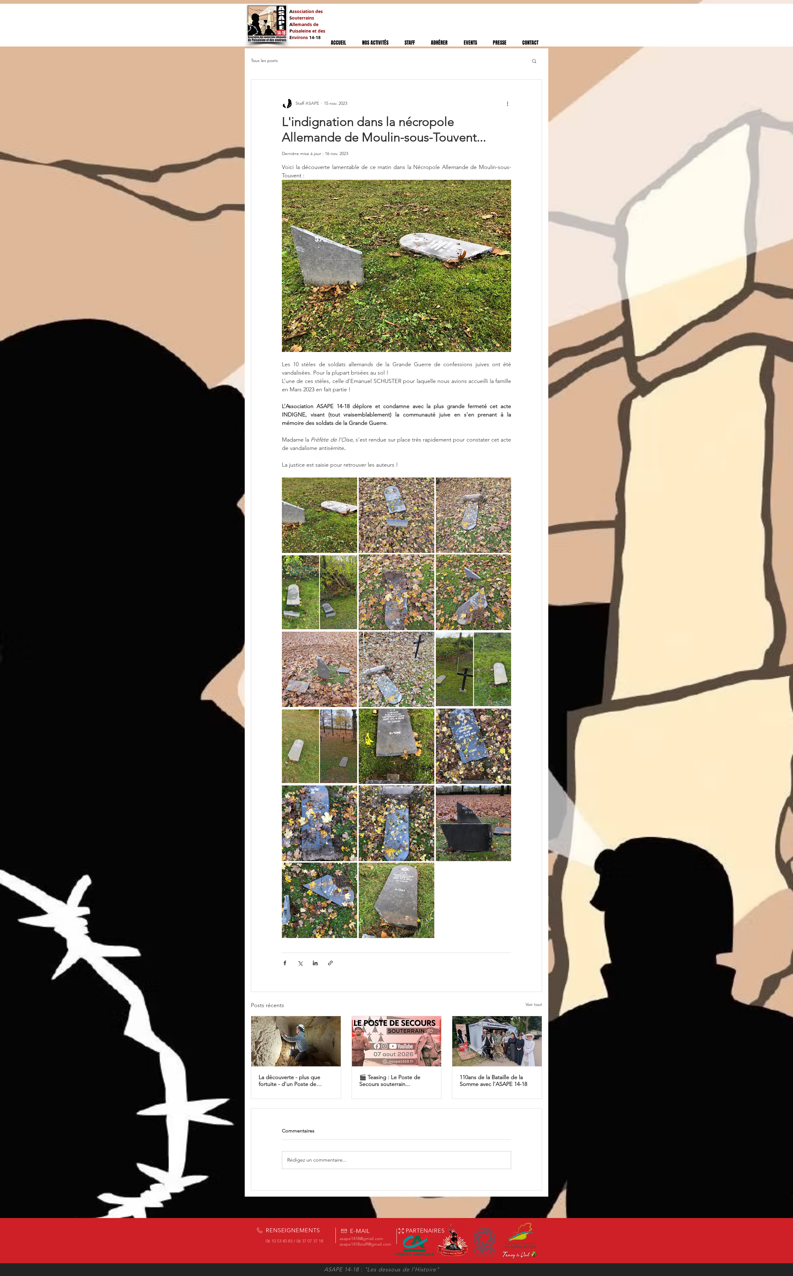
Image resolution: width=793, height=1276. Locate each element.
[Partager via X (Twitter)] (300, 963)
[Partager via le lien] (330, 963)
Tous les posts (264, 60)
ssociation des (307, 11)
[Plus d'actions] (507, 103)
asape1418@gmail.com (361, 1238)
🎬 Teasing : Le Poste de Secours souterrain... (389, 1080)
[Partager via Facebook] (285, 963)
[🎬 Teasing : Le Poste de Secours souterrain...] (396, 1041)
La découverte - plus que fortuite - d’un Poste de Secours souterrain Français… (295, 1080)
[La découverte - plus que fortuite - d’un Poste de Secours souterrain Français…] (296, 1041)
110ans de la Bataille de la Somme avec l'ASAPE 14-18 (493, 1080)
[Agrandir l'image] (319, 515)
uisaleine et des (308, 31)
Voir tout (534, 1004)
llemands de (305, 24)
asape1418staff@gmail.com (365, 1244)
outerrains (303, 18)
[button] (534, 60)
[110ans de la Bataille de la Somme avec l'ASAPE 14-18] (497, 1041)
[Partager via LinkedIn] (315, 963)
